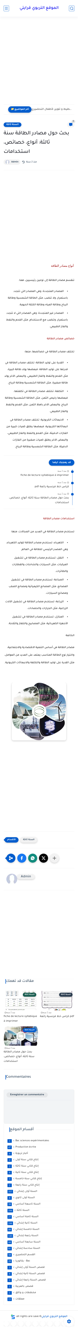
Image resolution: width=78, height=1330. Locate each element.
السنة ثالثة (12, 124)
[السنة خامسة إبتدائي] (42, 1323)
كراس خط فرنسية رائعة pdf (52, 486)
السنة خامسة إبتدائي (23, 1229)
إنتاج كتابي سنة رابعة (24, 1185)
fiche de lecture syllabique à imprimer (44, 475)
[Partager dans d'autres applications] (54, 858)
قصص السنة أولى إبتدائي (27, 1267)
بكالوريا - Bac (19, 1261)
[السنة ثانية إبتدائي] (21, 1323)
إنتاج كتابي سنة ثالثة (24, 1166)
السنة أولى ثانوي (22, 1197)
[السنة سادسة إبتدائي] (50, 1323)
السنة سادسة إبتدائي (24, 1248)
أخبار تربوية (18, 1153)
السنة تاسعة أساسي (24, 1204)
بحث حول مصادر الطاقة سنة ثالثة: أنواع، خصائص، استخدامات (39, 500)
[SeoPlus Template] (13, 1316)
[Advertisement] (39, 63)
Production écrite (22, 1147)
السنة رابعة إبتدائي (23, 1235)
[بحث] (71, 8)
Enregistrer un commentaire (27, 1094)
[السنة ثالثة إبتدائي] (28, 1323)
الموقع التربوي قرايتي (39, 8)
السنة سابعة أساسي (24, 1242)
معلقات (16, 1299)
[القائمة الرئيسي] (6, 8)
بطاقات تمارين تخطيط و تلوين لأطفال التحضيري (52, 109)
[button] (21, 858)
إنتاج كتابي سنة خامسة (25, 1178)
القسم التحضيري (21, 1254)
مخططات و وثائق (22, 1292)
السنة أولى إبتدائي (22, 1191)
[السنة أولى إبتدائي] (13, 1323)
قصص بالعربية (21, 1286)
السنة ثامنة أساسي (23, 1216)
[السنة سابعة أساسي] (57, 1323)
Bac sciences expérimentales (29, 1140)
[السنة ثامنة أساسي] (64, 1323)
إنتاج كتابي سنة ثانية (24, 1172)
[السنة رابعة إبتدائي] (35, 1323)
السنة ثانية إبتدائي (22, 1223)
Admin (15, 162)
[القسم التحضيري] (6, 1323)
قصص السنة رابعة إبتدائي (27, 1280)
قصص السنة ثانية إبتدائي (27, 1273)
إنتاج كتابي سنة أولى (24, 1159)
